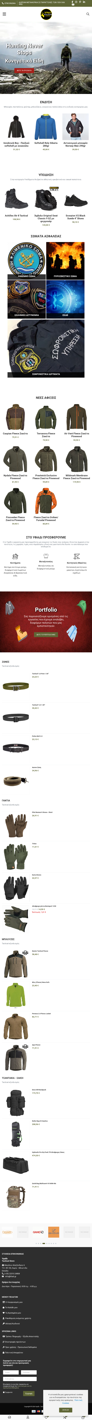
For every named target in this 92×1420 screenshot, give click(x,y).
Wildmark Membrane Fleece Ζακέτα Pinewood (76, 477)
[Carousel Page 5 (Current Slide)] (46, 1243)
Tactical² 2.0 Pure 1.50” (40, 674)
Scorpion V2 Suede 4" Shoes (16, 217)
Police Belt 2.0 (37, 736)
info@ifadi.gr (10, 1276)
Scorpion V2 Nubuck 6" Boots (75, 217)
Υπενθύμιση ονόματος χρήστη (18, 1318)
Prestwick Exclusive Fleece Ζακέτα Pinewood (46, 477)
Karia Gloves (36, 875)
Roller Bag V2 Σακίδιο (40, 1121)
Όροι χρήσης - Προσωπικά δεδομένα (21, 1347)
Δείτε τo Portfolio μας (46, 635)
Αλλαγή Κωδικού (12, 1323)
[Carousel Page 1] (36, 1243)
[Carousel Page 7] (51, 1243)
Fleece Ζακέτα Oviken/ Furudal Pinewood (46, 519)
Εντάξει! (65, 1410)
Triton (34, 844)
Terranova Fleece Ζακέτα (46, 435)
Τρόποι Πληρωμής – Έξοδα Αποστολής (22, 1336)
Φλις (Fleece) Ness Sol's (40, 982)
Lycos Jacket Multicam (75, 143)
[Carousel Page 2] (38, 1243)
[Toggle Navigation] (4, 14)
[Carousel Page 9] (55, 1243)
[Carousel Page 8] (53, 1243)
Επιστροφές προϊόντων (15, 1342)
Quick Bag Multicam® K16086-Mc (44, 1183)
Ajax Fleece (36, 1045)
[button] (88, 14)
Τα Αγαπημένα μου (13, 1313)
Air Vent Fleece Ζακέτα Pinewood (76, 435)
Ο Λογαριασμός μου (14, 1302)
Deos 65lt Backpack (39, 1090)
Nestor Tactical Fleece (40, 951)
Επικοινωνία (10, 3)
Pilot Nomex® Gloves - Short (42, 812)
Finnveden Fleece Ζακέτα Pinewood (15, 519)
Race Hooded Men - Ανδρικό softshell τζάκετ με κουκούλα (16, 159)
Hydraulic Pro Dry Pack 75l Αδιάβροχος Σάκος (48, 1152)
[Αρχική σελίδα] (9, 1417)
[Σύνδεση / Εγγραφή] (28, 1417)
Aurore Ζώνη (36, 767)
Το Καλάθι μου (11, 1307)
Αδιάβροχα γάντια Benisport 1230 (44, 906)
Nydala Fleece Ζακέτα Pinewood (15, 477)
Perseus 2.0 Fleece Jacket (41, 1014)
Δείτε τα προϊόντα (24, 70)
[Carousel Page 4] (43, 1243)
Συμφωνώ (8, 1392)
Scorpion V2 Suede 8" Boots (45, 217)
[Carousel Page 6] (49, 1243)
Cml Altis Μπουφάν (46, 143)
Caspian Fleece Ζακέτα (15, 433)
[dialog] (65, 1403)
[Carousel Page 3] (40, 1243)
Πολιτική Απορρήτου (14, 1352)
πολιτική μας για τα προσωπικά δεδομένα (17, 1387)
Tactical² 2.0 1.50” (38, 705)
